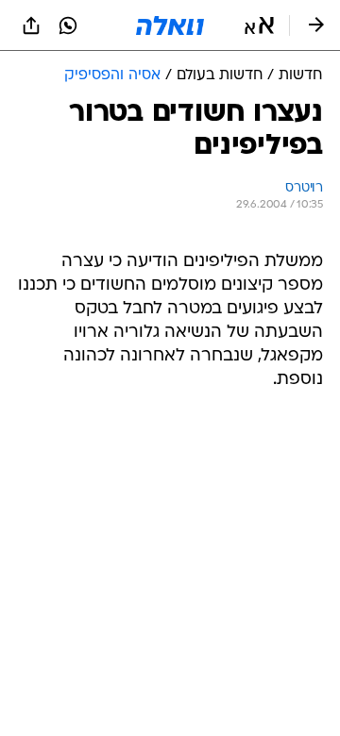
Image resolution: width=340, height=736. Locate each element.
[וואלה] (170, 25)
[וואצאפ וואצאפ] (68, 25)
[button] (259, 25)
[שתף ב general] (31, 25)
